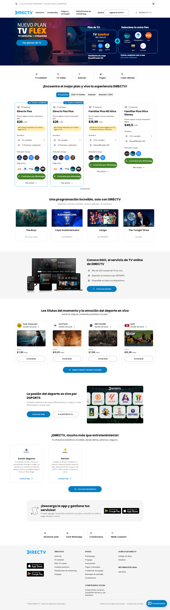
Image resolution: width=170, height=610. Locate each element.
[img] (151, 13)
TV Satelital (62, 94)
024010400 (37, 4)
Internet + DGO (106, 94)
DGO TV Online (78, 94)
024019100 (61, 4)
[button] (13, 144)
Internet (92, 94)
